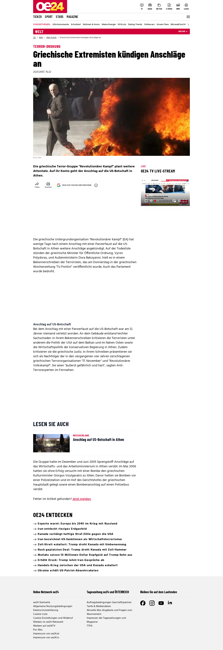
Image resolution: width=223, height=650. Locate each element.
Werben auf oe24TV (44, 626)
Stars (59, 17)
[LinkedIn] (170, 603)
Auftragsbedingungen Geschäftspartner (109, 602)
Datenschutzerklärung (45, 610)
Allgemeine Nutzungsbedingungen (52, 606)
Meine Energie (109, 24)
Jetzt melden (81, 499)
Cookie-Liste (40, 614)
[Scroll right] (188, 24)
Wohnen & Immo (91, 24)
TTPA (89, 626)
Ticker (37, 17)
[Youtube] (161, 603)
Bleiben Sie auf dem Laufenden (158, 592)
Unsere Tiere (163, 24)
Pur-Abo (37, 630)
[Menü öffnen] (188, 17)
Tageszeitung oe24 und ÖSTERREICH (108, 592)
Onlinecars (149, 24)
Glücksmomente (61, 24)
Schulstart (76, 24)
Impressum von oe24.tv (46, 638)
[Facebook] (142, 603)
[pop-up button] (179, 200)
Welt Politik (51, 37)
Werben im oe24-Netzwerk (48, 622)
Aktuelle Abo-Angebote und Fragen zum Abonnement (109, 612)
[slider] (157, 200)
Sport (49, 17)
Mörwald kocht (178, 24)
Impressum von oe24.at (46, 634)
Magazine (72, 17)
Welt (39, 31)
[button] (146, 200)
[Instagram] (152, 603)
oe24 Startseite (41, 602)
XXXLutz (122, 24)
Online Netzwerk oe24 (46, 592)
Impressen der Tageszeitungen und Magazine (106, 620)
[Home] (34, 37)
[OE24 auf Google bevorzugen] (96, 185)
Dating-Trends (135, 24)
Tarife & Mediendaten (99, 606)
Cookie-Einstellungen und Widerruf (53, 618)
